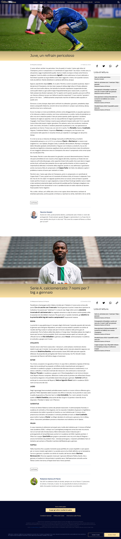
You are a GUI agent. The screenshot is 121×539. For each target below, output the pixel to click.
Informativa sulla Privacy (73, 516)
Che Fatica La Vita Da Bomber (56, 2)
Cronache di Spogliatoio (74, 2)
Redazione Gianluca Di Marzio (50, 479)
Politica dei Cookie (59, 516)
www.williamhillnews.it (34, 527)
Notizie (35, 2)
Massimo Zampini (46, 212)
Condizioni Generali (45, 516)
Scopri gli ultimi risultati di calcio (60, 510)
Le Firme (97, 2)
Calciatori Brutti (87, 2)
